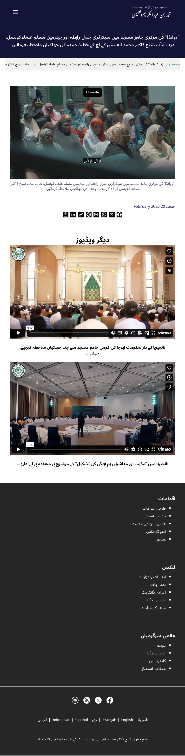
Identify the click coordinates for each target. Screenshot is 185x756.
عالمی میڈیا (156, 600)
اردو (95, 720)
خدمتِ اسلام (155, 516)
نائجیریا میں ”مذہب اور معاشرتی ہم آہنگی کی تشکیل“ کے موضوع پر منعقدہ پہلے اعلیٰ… (92, 464)
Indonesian (61, 720)
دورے (161, 645)
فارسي (42, 720)
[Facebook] (110, 699)
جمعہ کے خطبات (153, 608)
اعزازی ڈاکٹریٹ (154, 592)
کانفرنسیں (157, 661)
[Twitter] (98, 699)
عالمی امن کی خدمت (149, 524)
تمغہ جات (158, 585)
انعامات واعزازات (152, 577)
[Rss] (87, 699)
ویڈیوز (161, 539)
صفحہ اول (173, 64)
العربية (143, 720)
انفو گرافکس (156, 531)
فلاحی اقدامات (154, 508)
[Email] (75, 699)
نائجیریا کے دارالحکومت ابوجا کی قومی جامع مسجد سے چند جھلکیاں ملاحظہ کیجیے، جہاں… (92, 350)
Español (81, 720)
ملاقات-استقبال (153, 669)
